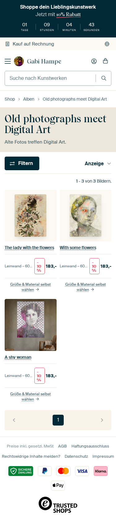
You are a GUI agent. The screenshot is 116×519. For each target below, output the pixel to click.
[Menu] (7, 61)
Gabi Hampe (44, 61)
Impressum (103, 456)
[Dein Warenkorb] (105, 61)
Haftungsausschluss (90, 446)
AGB (62, 446)
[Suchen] (104, 78)
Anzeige (94, 163)
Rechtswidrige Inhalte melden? (31, 456)
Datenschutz (76, 456)
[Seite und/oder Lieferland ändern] (107, 44)
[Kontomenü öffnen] (94, 61)
